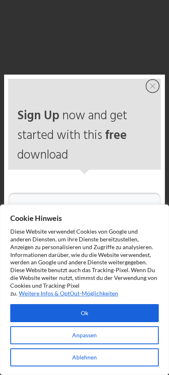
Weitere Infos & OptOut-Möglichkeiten (68, 293)
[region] (84, 290)
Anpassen (84, 335)
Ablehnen (84, 357)
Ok (84, 312)
